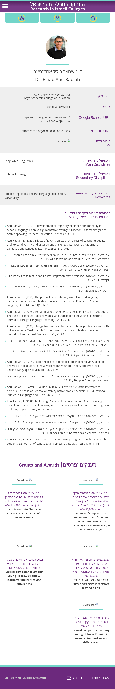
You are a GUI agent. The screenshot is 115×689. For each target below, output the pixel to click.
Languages (11, 161)
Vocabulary (12, 198)
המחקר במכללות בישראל (57, 4)
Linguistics (26, 161)
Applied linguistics (16, 194)
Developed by (29, 677)
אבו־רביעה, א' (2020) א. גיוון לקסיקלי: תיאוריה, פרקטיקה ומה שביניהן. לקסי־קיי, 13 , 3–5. (61, 422)
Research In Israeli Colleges (57, 9)
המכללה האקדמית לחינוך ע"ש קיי (52, 95)
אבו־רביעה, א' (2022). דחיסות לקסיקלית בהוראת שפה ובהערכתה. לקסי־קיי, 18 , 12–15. (62, 416)
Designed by (13, 677)
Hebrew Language (16, 174)
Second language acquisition (47, 194)
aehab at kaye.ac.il (58, 106)
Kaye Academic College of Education (47, 98)
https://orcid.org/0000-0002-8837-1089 (46, 131)
